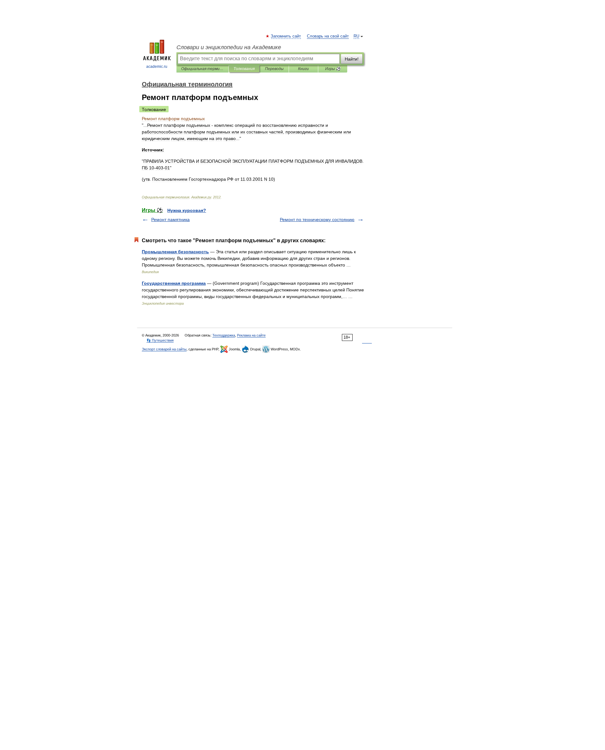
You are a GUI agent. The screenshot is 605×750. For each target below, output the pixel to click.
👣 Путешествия (160, 340)
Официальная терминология (202, 69)
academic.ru (156, 66)
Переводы (274, 69)
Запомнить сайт (286, 36)
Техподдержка (223, 335)
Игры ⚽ (333, 69)
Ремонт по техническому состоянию (317, 219)
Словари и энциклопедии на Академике (228, 47)
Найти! (352, 59)
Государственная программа (174, 283)
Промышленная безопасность (175, 251)
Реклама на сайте (251, 335)
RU (356, 36)
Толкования (244, 69)
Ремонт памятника (170, 219)
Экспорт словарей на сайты (164, 349)
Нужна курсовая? (186, 210)
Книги (303, 69)
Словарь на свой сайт (328, 36)
